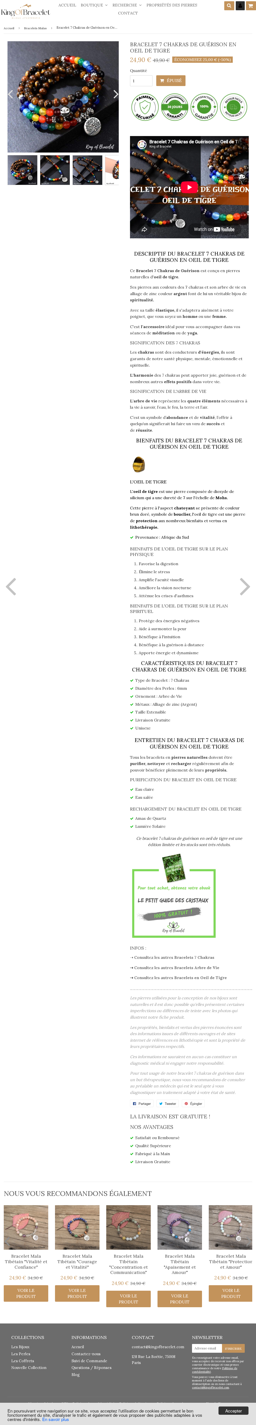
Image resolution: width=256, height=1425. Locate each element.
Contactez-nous (86, 1353)
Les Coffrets (22, 1360)
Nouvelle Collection (28, 1367)
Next (115, 94)
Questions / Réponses (92, 1367)
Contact (128, 13)
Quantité (138, 70)
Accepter (233, 1410)
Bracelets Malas (35, 28)
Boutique (92, 5)
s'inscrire (233, 1348)
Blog (76, 1374)
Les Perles (20, 1353)
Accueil (67, 5)
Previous (11, 94)
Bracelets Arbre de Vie (196, 967)
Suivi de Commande (89, 1360)
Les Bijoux (20, 1346)
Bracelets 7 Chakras (194, 957)
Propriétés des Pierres (171, 5)
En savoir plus (55, 1419)
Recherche (125, 5)
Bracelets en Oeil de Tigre (200, 977)
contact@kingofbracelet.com (158, 1346)
